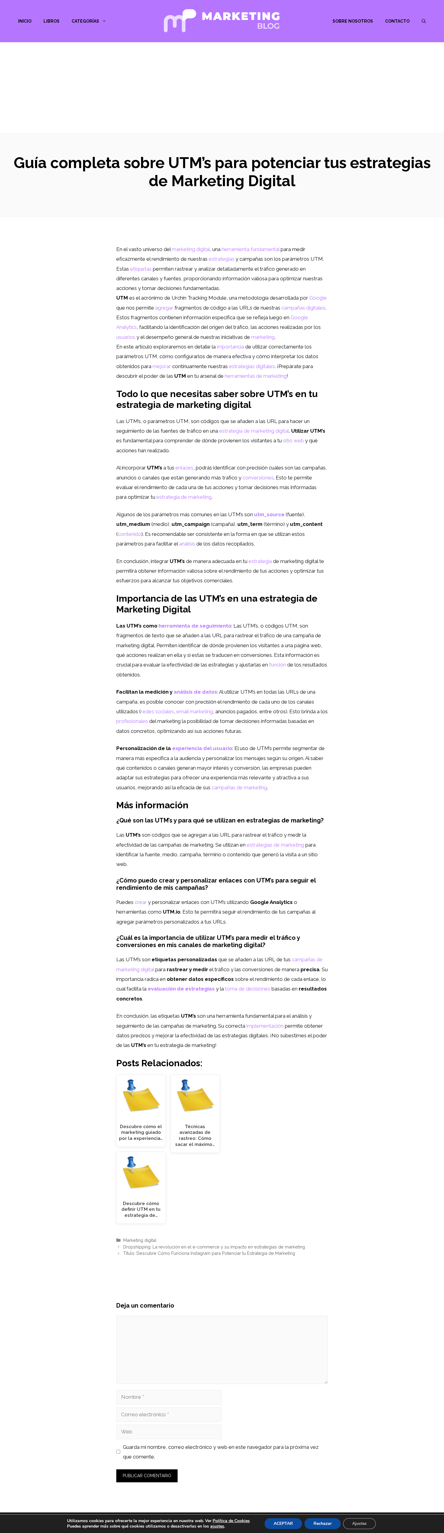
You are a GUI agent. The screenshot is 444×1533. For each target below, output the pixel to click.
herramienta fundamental (250, 249)
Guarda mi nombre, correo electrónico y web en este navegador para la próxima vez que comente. (221, 1452)
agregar (164, 308)
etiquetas (141, 269)
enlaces (184, 468)
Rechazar (323, 1523)
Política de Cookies (231, 1521)
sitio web (293, 440)
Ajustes (359, 1523)
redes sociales (157, 711)
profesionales (132, 721)
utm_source (269, 514)
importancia (230, 347)
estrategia (260, 561)
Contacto (397, 21)
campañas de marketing (239, 787)
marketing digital (191, 249)
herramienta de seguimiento (195, 626)
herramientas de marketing (256, 376)
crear (141, 902)
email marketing (194, 711)
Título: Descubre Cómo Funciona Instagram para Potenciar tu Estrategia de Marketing (209, 1253)
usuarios (125, 337)
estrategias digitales (252, 366)
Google (318, 298)
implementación (265, 1026)
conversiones (258, 478)
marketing (263, 337)
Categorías (85, 21)
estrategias (221, 259)
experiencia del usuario (202, 748)
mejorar (162, 366)
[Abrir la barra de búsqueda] (424, 21)
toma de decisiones (247, 989)
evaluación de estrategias (181, 989)
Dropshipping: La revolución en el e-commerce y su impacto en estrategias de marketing (214, 1246)
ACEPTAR (283, 1523)
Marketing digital (139, 1240)
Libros (51, 21)
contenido (129, 534)
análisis (187, 544)
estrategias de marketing (275, 845)
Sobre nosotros (353, 21)
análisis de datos (195, 692)
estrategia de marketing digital (254, 431)
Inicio (24, 21)
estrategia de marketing (183, 497)
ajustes (217, 1526)
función (277, 665)
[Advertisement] (222, 87)
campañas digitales (303, 308)
